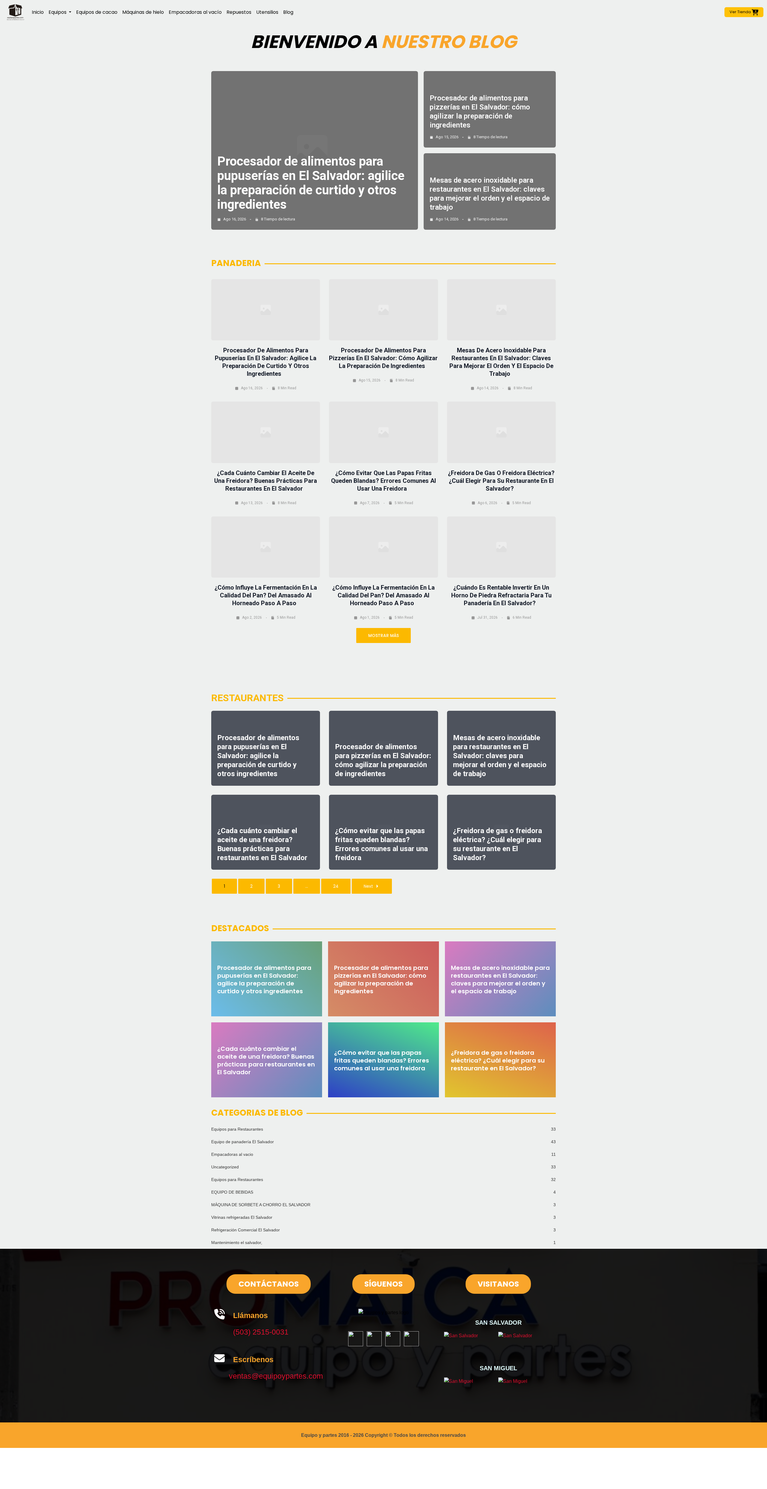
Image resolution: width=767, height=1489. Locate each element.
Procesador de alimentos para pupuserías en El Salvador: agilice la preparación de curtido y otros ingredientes (310, 183)
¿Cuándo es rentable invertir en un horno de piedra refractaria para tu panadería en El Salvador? (501, 595)
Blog (288, 12)
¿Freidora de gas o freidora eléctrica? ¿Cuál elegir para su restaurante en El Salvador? (501, 480)
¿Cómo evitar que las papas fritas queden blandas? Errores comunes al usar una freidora (383, 480)
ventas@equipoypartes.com (276, 1376)
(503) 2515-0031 (261, 1332)
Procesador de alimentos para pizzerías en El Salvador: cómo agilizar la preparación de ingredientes (383, 358)
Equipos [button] (58, 12)
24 (336, 886)
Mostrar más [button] (383, 635)
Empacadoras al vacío (195, 12)
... (306, 886)
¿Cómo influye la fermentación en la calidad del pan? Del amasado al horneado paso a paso (266, 595)
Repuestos (239, 12)
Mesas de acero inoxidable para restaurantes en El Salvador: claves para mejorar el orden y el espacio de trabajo (499, 756)
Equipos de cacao (96, 12)
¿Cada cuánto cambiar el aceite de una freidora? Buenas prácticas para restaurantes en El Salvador (265, 480)
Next (368, 886)
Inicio (38, 12)
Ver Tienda (741, 12)
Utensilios (267, 12)
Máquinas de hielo (143, 12)
